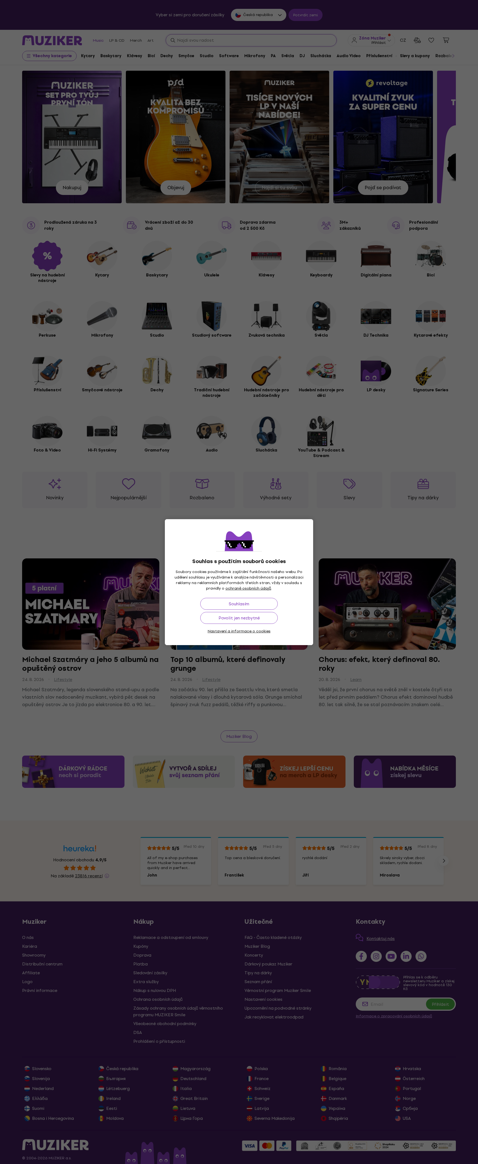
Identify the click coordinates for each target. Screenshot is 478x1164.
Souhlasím (239, 603)
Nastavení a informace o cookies (239, 631)
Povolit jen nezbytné (239, 617)
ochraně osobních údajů (248, 588)
